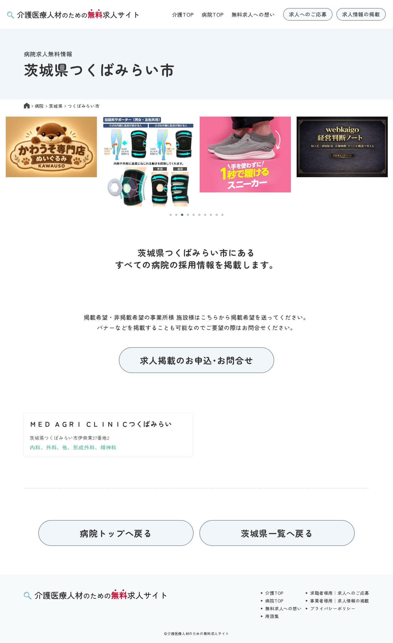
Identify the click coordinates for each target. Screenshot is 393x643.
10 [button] (222, 215)
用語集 (272, 616)
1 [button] (170, 215)
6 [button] (199, 215)
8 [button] (211, 215)
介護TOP (183, 14)
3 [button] (182, 215)
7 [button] (205, 215)
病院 (39, 106)
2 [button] (176, 215)
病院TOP (213, 14)
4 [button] (188, 215)
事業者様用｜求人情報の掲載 (339, 601)
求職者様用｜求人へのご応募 (339, 593)
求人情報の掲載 (361, 14)
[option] (51, 162)
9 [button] (217, 215)
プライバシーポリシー (333, 608)
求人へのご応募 (308, 14)
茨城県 (55, 106)
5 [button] (194, 215)
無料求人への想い (253, 14)
